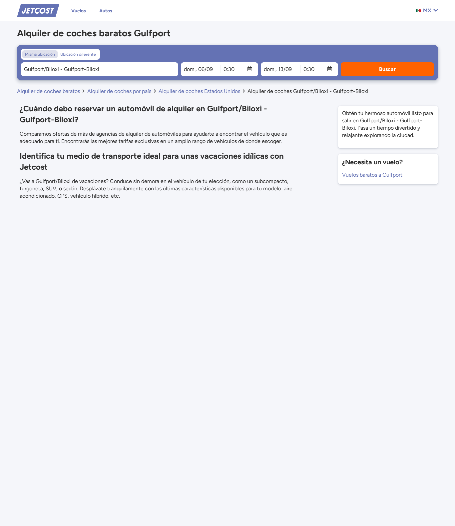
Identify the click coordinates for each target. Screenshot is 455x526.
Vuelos (78, 11)
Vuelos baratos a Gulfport (372, 175)
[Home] (38, 10)
